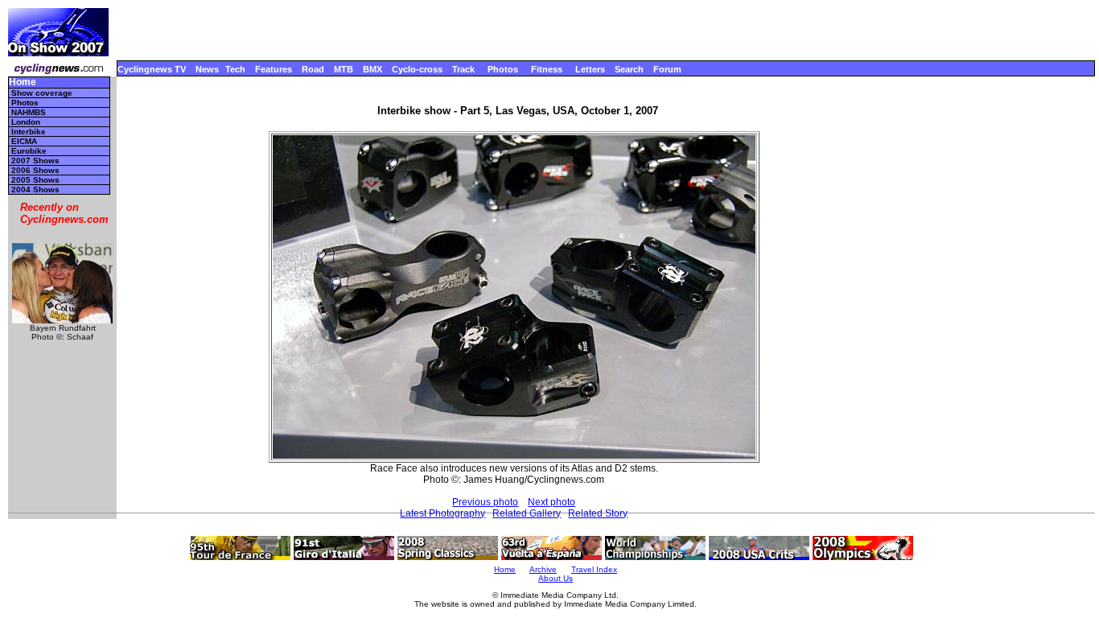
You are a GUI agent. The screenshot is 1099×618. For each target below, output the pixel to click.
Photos (503, 69)
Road (313, 69)
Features (273, 69)
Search (629, 69)
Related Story (598, 513)
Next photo (551, 502)
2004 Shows (35, 189)
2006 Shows (35, 170)
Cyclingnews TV (151, 69)
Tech (235, 69)
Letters (590, 69)
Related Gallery (526, 513)
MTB (343, 69)
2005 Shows (35, 179)
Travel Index (594, 569)
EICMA (24, 141)
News (207, 69)
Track (463, 69)
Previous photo (485, 502)
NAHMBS (28, 112)
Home (22, 82)
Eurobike (29, 150)
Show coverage (41, 93)
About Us (555, 578)
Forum (667, 69)
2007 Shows (35, 160)
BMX (372, 69)
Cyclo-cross (417, 69)
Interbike (28, 131)
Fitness (546, 69)
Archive (543, 569)
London (25, 121)
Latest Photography (442, 513)
